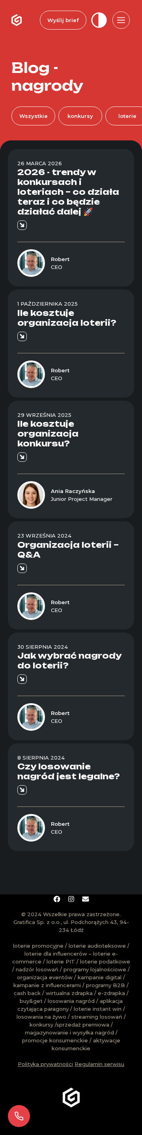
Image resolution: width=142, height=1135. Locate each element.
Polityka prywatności (45, 1064)
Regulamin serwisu (99, 1064)
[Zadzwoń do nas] (19, 1116)
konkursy (80, 116)
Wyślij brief (63, 20)
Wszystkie (33, 116)
